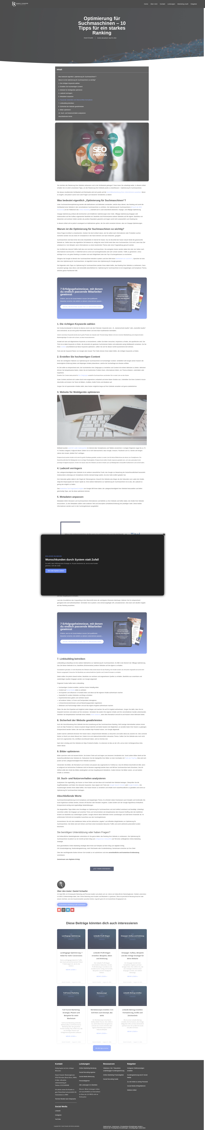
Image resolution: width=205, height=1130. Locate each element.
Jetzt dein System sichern (56, 571)
